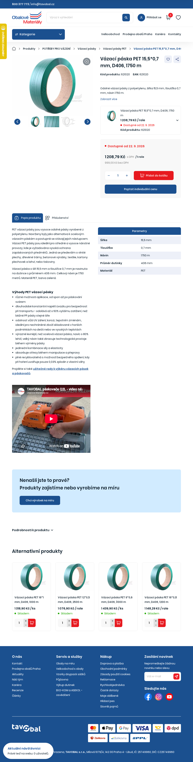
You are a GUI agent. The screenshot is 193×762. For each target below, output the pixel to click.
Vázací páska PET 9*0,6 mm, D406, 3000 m (116, 600)
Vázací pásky (87, 49)
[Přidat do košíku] (32, 623)
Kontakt (17, 663)
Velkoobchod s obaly (69, 669)
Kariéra (160, 34)
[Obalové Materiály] (16, 49)
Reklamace (107, 679)
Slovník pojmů (109, 706)
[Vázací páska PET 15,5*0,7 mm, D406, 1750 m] (52, 85)
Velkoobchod (110, 34)
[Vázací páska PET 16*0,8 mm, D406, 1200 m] (161, 576)
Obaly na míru (65, 663)
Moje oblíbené (109, 696)
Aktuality (18, 674)
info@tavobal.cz (42, 4)
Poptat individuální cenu (140, 189)
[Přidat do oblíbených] (168, 59)
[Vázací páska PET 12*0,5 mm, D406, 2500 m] (75, 576)
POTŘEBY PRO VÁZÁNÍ (56, 49)
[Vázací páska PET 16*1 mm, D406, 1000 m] (31, 576)
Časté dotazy (109, 690)
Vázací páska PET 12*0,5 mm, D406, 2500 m (74, 600)
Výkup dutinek (65, 685)
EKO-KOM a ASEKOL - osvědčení (69, 692)
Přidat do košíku (157, 175)
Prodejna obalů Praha (137, 34)
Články (16, 696)
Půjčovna (62, 679)
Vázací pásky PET (114, 49)
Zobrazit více (108, 99)
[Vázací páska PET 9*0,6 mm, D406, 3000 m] (118, 576)
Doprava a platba (112, 663)
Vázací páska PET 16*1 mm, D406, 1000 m (29, 600)
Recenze (18, 690)
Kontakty (174, 34)
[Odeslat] (176, 676)
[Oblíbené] (178, 17)
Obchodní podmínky (113, 669)
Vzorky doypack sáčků (70, 674)
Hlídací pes (107, 701)
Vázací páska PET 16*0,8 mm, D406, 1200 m (161, 600)
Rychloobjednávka (112, 685)
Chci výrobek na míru (40, 500)
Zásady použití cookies (115, 674)
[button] (17, 122)
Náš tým (17, 679)
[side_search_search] (126, 17)
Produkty (29, 49)
